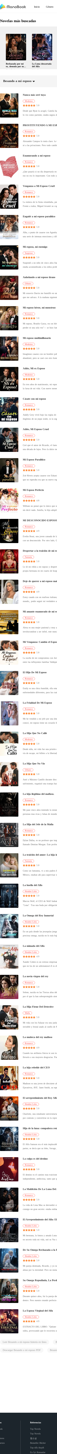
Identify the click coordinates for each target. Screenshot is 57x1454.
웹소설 (33, 1438)
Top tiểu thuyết (37, 1448)
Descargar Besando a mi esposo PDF (22, 1350)
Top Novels (35, 1429)
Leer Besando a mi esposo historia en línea (24, 1342)
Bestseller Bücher (38, 1443)
